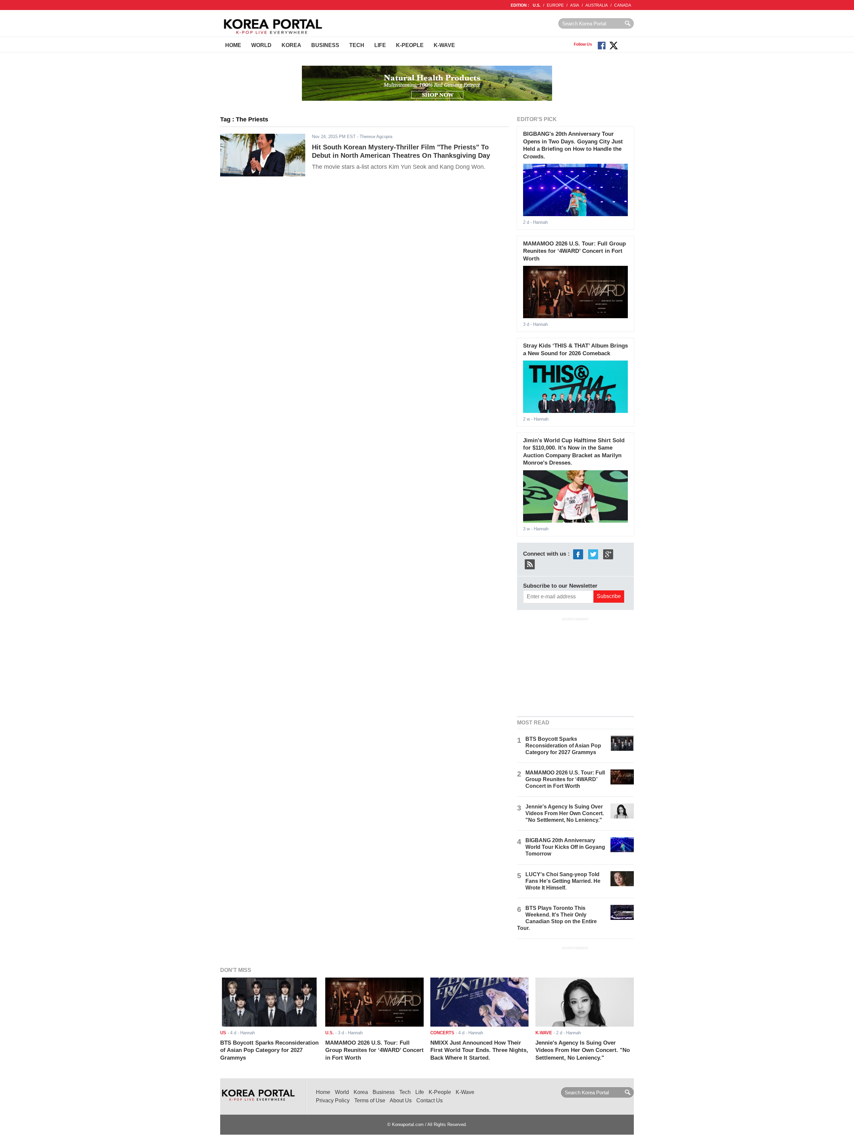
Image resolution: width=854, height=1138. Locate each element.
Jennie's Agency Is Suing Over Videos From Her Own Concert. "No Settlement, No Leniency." (564, 813)
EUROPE (555, 5)
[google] (608, 554)
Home (233, 45)
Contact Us (429, 1100)
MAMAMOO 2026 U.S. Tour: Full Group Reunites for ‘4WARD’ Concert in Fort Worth (574, 251)
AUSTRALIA (596, 5)
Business (325, 45)
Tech (356, 45)
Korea (291, 45)
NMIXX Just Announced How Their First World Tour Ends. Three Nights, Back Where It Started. (479, 1050)
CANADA (622, 5)
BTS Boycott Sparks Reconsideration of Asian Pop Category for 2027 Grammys (563, 745)
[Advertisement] (575, 666)
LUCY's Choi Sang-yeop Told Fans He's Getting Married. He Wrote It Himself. (562, 881)
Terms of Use (369, 1100)
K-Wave (444, 45)
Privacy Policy (333, 1100)
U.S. (536, 5)
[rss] (529, 564)
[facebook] (578, 554)
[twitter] (593, 554)
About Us (401, 1100)
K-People (410, 45)
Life (380, 45)
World (261, 45)
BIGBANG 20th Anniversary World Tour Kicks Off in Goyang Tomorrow (565, 847)
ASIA (574, 5)
